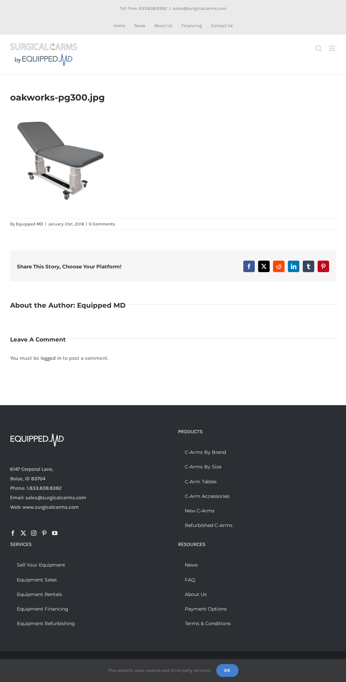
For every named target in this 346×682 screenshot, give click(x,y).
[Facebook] (13, 533)
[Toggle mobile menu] (332, 48)
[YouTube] (54, 533)
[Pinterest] (44, 533)
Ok (227, 670)
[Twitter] (23, 533)
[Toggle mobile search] (318, 48)
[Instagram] (33, 533)
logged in (51, 358)
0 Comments (102, 223)
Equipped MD (29, 223)
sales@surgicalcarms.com (199, 8)
